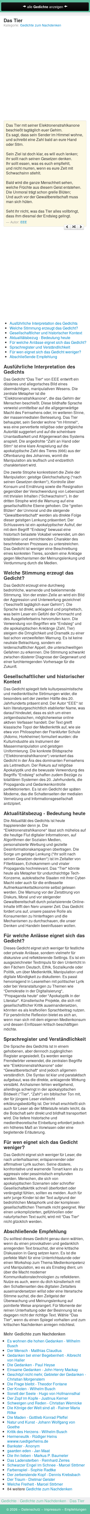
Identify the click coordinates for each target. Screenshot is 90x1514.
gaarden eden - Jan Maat (28, 1450)
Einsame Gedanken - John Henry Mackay (42, 1369)
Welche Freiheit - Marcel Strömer (35, 1484)
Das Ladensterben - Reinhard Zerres (38, 1460)
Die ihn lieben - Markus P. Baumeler (37, 1455)
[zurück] (67, 227)
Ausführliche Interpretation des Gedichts (44, 323)
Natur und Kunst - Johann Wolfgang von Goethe (41, 1424)
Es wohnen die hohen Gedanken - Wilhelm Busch (43, 1343)
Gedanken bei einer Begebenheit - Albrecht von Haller (44, 1357)
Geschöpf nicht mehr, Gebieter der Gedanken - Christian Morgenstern (46, 1377)
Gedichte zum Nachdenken (40, 25)
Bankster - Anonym (23, 1446)
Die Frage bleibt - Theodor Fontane (37, 1384)
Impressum (52, 1509)
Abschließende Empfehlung (33, 356)
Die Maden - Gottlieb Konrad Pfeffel (37, 1417)
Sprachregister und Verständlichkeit (40, 347)
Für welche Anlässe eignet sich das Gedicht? (48, 342)
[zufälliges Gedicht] (74, 227)
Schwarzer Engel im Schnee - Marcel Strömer (46, 1465)
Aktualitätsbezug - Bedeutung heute (40, 337)
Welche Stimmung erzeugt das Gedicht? (44, 328)
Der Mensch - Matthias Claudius (34, 1350)
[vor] (80, 227)
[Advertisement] (45, 75)
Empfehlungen (75, 1509)
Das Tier (77, 1501)
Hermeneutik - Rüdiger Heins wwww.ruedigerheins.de (32, 1439)
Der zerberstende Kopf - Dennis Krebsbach (43, 1474)
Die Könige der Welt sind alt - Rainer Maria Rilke (43, 1410)
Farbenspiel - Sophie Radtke (31, 1469)
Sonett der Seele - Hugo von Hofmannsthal (43, 1393)
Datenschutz (30, 1509)
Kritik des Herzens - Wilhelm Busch (37, 1431)
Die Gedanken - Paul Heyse (31, 1364)
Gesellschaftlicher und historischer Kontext (46, 332)
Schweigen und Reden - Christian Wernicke (44, 1403)
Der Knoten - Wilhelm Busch (31, 1388)
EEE (23, 222)
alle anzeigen (45, 6)
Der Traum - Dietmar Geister (31, 1479)
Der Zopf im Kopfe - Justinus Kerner (37, 1398)
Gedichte (9, 1501)
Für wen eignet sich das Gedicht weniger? (45, 352)
